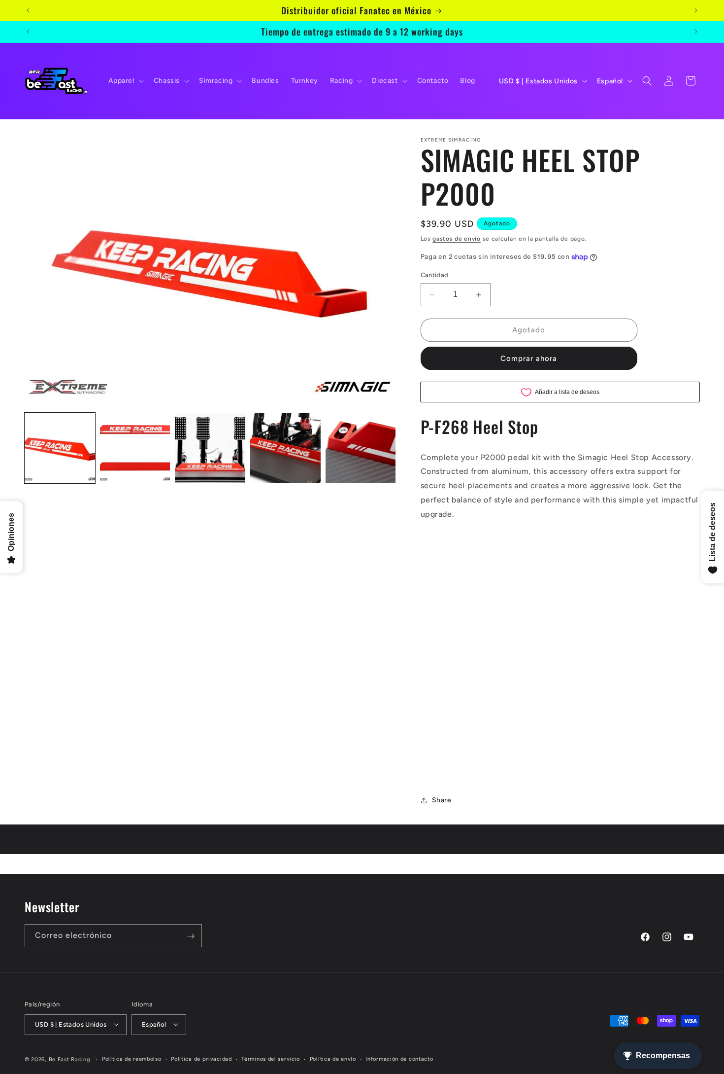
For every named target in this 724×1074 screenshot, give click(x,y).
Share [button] (442, 800)
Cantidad (435, 275)
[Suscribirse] (190, 936)
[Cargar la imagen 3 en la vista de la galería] (210, 448)
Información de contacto (399, 1058)
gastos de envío (456, 238)
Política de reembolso (132, 1058)
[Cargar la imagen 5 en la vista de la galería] (361, 448)
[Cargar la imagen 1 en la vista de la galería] (60, 448)
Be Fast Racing (70, 1059)
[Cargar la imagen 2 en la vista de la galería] (135, 448)
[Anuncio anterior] (28, 10)
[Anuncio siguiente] (696, 10)
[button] (125, 81)
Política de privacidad (201, 1058)
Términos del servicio (270, 1058)
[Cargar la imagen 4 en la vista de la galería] (285, 448)
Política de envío (333, 1058)
